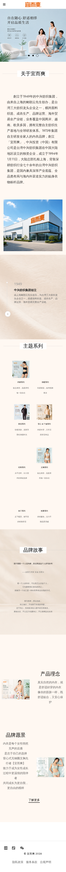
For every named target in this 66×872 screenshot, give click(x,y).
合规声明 (45, 862)
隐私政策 (17, 862)
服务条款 (31, 862)
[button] (29, 55)
